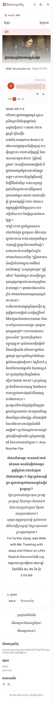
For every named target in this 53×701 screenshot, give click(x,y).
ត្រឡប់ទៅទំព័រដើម (26, 615)
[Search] (34, 4)
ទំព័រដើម (5, 666)
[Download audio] (43, 94)
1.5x (18, 99)
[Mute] (37, 94)
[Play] (10, 86)
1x (14, 99)
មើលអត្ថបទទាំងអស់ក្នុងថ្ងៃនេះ (27, 623)
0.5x (10, 99)
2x (23, 99)
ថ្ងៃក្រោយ (44, 22)
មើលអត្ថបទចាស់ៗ (26, 631)
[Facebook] (3, 684)
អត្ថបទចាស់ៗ (7, 670)
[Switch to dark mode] (40, 4)
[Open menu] (48, 4)
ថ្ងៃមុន (7, 22)
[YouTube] (8, 684)
